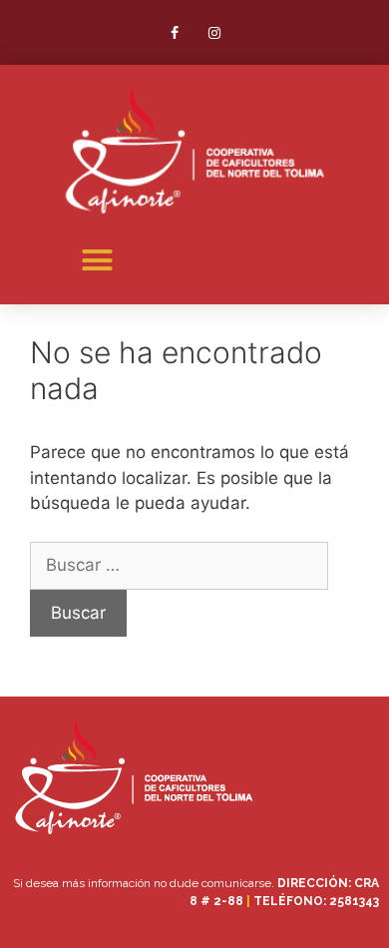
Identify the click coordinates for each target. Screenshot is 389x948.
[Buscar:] (179, 565)
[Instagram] (213, 32)
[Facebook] (175, 32)
